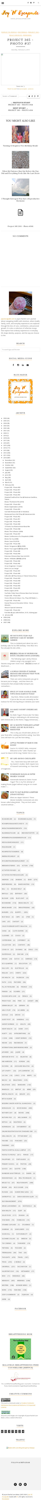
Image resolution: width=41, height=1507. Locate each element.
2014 (5, 448)
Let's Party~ (6, 1071)
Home (21, 1029)
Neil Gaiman (22, 1117)
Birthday (18, 893)
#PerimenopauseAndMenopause (14, 838)
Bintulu (5, 893)
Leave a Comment (10, 96)
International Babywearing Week (15, 1047)
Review (4, 1187)
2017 (5, 440)
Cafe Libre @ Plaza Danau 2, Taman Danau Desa (21, 576)
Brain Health (24, 903)
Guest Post (6, 1019)
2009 (5, 617)
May (6, 477)
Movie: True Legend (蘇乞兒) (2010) (16, 549)
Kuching (5, 1066)
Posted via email (12, 88)
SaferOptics (6, 1197)
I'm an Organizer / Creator (13, 566)
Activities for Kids (9, 870)
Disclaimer (5, 1499)
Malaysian (6, 1085)
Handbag (20, 1019)
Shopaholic (27, 1206)
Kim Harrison (7, 1061)
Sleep (20, 1211)
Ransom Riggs (7, 1178)
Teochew (18, 1248)
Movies (21, 1113)
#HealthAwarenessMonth (12, 828)
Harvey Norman (8, 1024)
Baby (30, 880)
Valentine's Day (8, 1271)
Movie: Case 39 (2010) (12, 541)
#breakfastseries (8, 866)
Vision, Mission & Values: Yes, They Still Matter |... (21, 598)
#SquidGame (6, 847)
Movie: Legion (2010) (11, 591)
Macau (4, 1080)
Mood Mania (22, 1108)
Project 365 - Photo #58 (12, 487)
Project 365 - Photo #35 (12, 588)
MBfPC (29, 1075)
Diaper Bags (6, 954)
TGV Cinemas (6, 1243)
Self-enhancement (9, 1201)
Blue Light (20, 898)
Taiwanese (21, 1243)
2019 (5, 435)
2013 (5, 450)
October (8, 465)
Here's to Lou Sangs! (12, 568)
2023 (5, 426)
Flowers (17, 991)
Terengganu (7, 1253)
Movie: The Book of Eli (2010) (14, 502)
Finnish (5, 991)
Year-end (17, 1290)
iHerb (4, 1299)
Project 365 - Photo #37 (12, 583)
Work (4, 1290)
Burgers (5, 912)
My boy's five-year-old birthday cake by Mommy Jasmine (22, 638)
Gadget (30, 1001)
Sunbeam (5, 1229)
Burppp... (18, 912)
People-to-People (9, 32)
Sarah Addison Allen (25, 1197)
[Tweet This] (29, 96)
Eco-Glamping (7, 963)
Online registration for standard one (17, 1131)
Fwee (19, 1001)
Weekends (27, 35)
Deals (31, 949)
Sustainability (22, 1234)
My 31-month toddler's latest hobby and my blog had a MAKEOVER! (24, 727)
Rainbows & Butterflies (11, 1173)
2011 (5, 455)
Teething (5, 1248)
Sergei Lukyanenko (9, 1206)
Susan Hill (6, 1234)
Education (23, 963)
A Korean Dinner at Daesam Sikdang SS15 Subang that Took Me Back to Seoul (25, 673)
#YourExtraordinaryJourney (13, 861)
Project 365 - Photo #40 (12, 573)
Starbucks (21, 1220)
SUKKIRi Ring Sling (22, 1192)
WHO (4, 1276)
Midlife (22, 1094)
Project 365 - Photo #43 (12, 561)
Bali (3, 889)
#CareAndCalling (25, 819)
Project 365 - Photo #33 (12, 600)
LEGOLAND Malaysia (22, 1066)
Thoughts (6, 1257)
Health (23, 1024)
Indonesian (18, 1043)
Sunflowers (19, 1229)
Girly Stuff (6, 1010)
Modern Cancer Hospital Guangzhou (16, 1103)
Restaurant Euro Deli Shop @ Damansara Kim (20, 514)
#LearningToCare (9, 833)
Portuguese (21, 1159)
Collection (6, 945)
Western (5, 1285)
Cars (4, 921)
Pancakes (18, 1141)
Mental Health (8, 1094)
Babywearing (7, 884)
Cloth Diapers (18, 931)
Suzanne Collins (8, 1239)
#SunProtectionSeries (10, 852)
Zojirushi (25, 1294)
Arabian (19, 880)
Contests (21, 945)
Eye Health (6, 977)
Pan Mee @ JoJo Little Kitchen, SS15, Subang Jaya (21, 612)
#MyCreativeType (28, 833)
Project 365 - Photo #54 (12, 504)
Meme (29, 1089)
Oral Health (7, 1136)
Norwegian (6, 1127)
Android (5, 880)
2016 (5, 443)
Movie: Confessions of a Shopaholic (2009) (19, 536)
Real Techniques (25, 1178)
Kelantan (24, 1057)
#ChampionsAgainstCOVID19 (13, 824)
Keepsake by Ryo (8, 1057)
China (4, 931)
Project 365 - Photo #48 (12, 529)
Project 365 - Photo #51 (12, 519)
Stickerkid (26, 1225)
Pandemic (5, 1145)
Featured (17, 982)
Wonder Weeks (21, 1285)
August (7, 470)
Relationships (15, 35)
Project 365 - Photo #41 (12, 571)
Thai (20, 1253)
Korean (22, 1061)
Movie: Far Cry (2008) (11, 539)
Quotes (17, 1169)
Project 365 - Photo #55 (12, 495)
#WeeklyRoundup (8, 856)
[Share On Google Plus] (35, 96)
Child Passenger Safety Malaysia (14, 926)
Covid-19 (5, 949)
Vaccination (22, 1267)
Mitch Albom (7, 1099)
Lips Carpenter (24, 1071)
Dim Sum (20, 954)
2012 (5, 453)
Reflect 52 (6, 1183)
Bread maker (7, 907)
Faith (4, 982)
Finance (24, 987)
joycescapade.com (8, 319)
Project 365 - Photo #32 (12, 610)
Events (18, 973)
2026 (5, 418)
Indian (4, 1043)
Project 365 (33, 32)
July (6, 472)
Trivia (4, 1262)
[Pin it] (38, 96)
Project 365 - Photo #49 (12, 524)
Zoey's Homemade (9, 1294)
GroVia (17, 1015)
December (9, 460)
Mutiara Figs (7, 1117)
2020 (5, 433)
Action (25, 866)
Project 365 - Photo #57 (12, 490)
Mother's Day (7, 1113)
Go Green (21, 1010)
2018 (5, 438)
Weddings (16, 1276)
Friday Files (6, 1001)
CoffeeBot (22, 940)
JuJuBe (18, 1052)
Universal (6, 1267)
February (8, 485)
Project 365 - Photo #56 (12, 492)
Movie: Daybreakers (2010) (13, 507)
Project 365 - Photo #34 (12, 596)
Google (5, 1015)
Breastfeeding (24, 907)
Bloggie (5, 898)
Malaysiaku (17, 1080)
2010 (5, 458)
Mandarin (22, 1085)
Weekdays (5, 1280)
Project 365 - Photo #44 (12, 554)
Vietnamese (25, 1271)
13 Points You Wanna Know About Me (17, 526)
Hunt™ (4, 1033)
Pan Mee (5, 1141)
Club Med (5, 935)
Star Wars (6, 1220)
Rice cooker (18, 1187)
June (7, 475)
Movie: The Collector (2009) (14, 531)
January (7, 615)
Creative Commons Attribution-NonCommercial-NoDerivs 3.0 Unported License (18, 1405)
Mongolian (6, 1108)
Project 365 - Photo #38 (12, 581)
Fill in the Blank (8, 987)
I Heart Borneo (21, 1038)
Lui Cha (5, 1075)
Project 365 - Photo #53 (12, 509)
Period (25, 1155)
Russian (5, 1192)
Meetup (18, 1089)
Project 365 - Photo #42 (12, 563)
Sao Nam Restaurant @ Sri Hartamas (17, 512)
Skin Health (6, 1211)
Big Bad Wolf (16, 889)
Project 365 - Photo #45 (12, 551)
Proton (23, 1164)
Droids (4, 959)
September (9, 468)
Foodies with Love (9, 996)
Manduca (5, 1089)
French (25, 996)
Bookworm (6, 903)
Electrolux (19, 968)
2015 (5, 445)
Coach (17, 935)
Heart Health (7, 1029)
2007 (5, 622)
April (7, 480)
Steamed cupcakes (9, 1225)
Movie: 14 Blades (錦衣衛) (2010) (15, 559)
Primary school (8, 1164)
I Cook (4, 1038)
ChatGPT (16, 921)
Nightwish (18, 1122)
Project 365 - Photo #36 (12, 586)
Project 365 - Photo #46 (12, 544)
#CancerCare (7, 819)
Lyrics (17, 1075)
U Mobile (17, 1262)
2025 (5, 421)
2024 (5, 423)
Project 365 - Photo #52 (12, 517)
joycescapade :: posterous (26, 88)
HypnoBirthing (20, 1033)
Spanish (22, 1215)
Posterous (22, 32)
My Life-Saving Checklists (22, 758)
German (22, 1005)
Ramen (28, 1173)
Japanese (5, 1052)
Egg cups (5, 968)
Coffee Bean (6, 940)
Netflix (4, 1122)
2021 (5, 431)
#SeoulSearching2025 (10, 842)
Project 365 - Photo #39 (12, 578)
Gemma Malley (7, 1005)
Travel (20, 1257)
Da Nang (19, 949)
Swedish (24, 1239)
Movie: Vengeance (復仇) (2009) (15, 546)
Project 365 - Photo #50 (12, 522)
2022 (5, 428)
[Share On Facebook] (32, 96)
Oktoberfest (22, 1127)
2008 (5, 620)
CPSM (28, 917)
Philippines (6, 1159)
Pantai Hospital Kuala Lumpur (14, 1150)
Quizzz (5, 1169)
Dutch (16, 959)
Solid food (6, 1215)
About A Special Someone (13, 607)
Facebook (20, 977)
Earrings (29, 959)
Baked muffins (24, 884)
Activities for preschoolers (13, 875)
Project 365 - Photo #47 (12, 534)
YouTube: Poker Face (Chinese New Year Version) (21, 593)
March (7, 482)
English (5, 973)
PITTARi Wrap (23, 1136)
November (9, 463)
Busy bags (6, 917)
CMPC (18, 917)
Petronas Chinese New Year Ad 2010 (17, 556)
